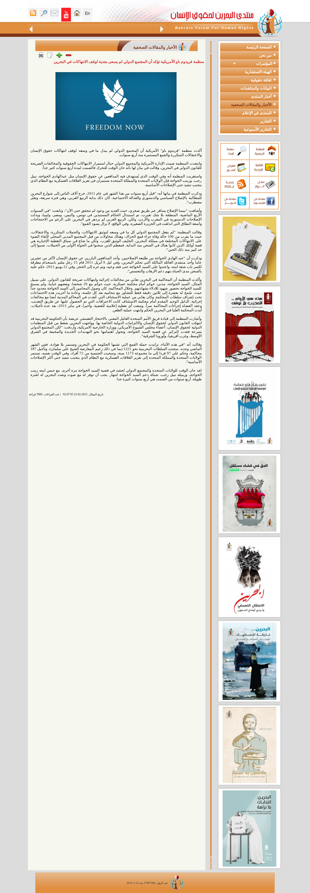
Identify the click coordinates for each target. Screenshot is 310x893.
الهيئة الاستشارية (258, 72)
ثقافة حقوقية (261, 80)
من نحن (265, 55)
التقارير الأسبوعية (257, 129)
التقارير (265, 121)
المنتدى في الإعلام (256, 113)
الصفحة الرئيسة (258, 47)
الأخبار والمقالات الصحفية (251, 105)
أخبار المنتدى (261, 96)
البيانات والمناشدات (255, 88)
